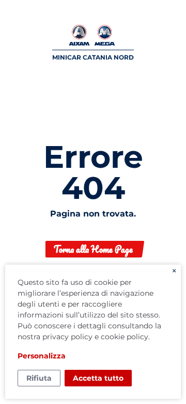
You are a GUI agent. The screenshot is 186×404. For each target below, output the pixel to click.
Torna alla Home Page (93, 249)
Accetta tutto (98, 378)
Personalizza (42, 355)
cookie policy (124, 336)
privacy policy (67, 336)
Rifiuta (39, 378)
